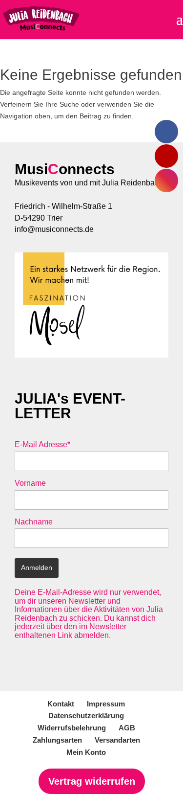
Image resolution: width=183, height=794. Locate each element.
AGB (127, 728)
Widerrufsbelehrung (72, 728)
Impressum (106, 704)
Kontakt (60, 704)
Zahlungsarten (57, 740)
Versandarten (117, 740)
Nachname (34, 522)
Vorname (30, 483)
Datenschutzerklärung (86, 715)
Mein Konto (86, 752)
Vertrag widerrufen (91, 781)
